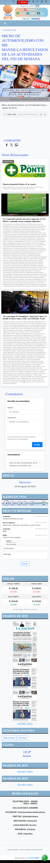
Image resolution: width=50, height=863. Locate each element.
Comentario (12, 417)
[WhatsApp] (30, 2)
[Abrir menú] (5, 23)
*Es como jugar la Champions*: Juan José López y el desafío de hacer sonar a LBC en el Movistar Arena (25, 317)
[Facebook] (38, 2)
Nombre (10, 408)
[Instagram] (43, 2)
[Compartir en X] (11, 145)
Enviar (37, 444)
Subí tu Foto (9, 738)
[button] (15, 2)
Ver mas (22, 738)
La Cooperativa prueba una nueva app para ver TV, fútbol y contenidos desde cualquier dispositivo (24, 220)
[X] (34, 2)
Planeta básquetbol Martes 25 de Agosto (19, 184)
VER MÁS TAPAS (25, 724)
